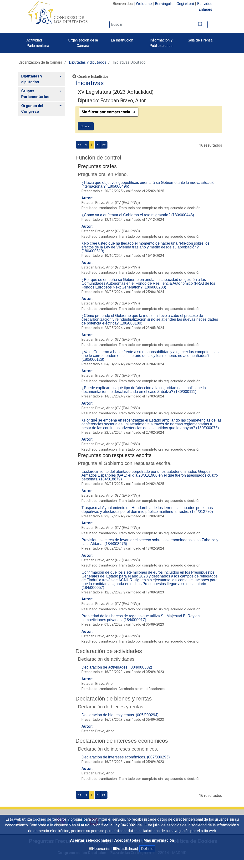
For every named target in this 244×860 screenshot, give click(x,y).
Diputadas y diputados (87, 62)
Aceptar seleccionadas (91, 840)
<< (79, 144)
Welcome (144, 3)
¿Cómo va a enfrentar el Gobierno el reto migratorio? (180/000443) (137, 215)
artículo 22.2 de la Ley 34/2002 (108, 825)
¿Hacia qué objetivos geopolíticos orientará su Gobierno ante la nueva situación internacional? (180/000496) (149, 184)
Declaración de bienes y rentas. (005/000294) (119, 715)
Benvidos (204, 3)
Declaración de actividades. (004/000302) (116, 667)
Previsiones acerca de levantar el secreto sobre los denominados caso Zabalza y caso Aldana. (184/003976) (149, 542)
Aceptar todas (127, 840)
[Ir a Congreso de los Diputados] (57, 13)
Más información (158, 840)
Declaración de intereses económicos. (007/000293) (125, 757)
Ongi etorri (185, 3)
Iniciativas (90, 83)
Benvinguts (164, 3)
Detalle (147, 848)
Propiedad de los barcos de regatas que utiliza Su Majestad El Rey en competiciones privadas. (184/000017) (140, 618)
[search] (158, 24)
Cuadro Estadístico (92, 76)
